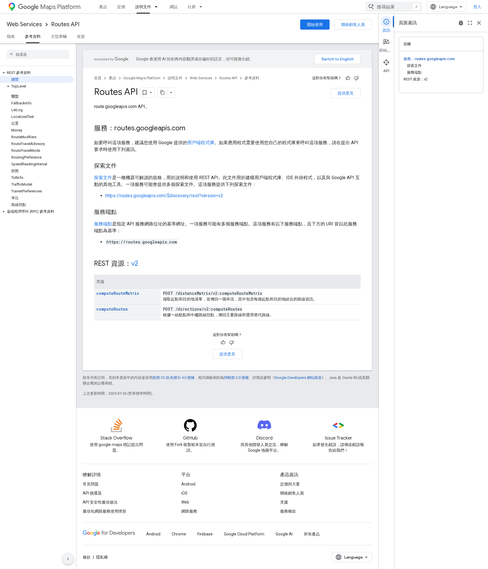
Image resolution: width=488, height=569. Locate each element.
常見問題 (91, 484)
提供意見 (346, 93)
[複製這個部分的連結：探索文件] (122, 166)
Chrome (179, 534)
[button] (37, 72)
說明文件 (143, 6)
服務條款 (288, 511)
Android (188, 484)
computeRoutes (112, 309)
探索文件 (103, 177)
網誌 (174, 6)
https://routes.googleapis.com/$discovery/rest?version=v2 (164, 195)
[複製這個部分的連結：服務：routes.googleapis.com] (191, 128)
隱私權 (102, 557)
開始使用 (315, 24)
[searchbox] (38, 54)
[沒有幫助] (356, 78)
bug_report (460, 22)
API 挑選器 (92, 493)
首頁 (97, 78)
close (479, 22)
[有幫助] (348, 78)
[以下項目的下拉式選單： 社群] (202, 7)
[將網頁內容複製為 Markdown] (162, 92)
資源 (81, 36)
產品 (103, 6)
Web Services (24, 24)
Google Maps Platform (141, 78)
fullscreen (470, 22)
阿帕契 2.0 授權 (236, 377)
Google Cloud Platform (244, 534)
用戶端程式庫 (200, 142)
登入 (477, 7)
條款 (87, 557)
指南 (11, 36)
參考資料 (33, 36)
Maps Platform (60, 7)
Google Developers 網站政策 (298, 377)
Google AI (284, 534)
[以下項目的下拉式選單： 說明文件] (158, 7)
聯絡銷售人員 (353, 24)
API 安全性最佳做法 (100, 502)
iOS (184, 493)
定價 (121, 6)
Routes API (65, 24)
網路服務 (189, 511)
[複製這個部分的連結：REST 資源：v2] (143, 264)
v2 (134, 263)
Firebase (205, 534)
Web (185, 502)
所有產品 (312, 534)
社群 (192, 6)
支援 (284, 502)
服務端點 (103, 224)
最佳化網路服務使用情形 (104, 511)
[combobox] (393, 7)
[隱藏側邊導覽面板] (68, 558)
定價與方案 (290, 484)
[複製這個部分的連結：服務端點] (122, 212)
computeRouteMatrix (117, 293)
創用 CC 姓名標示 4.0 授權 (173, 377)
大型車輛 (59, 36)
